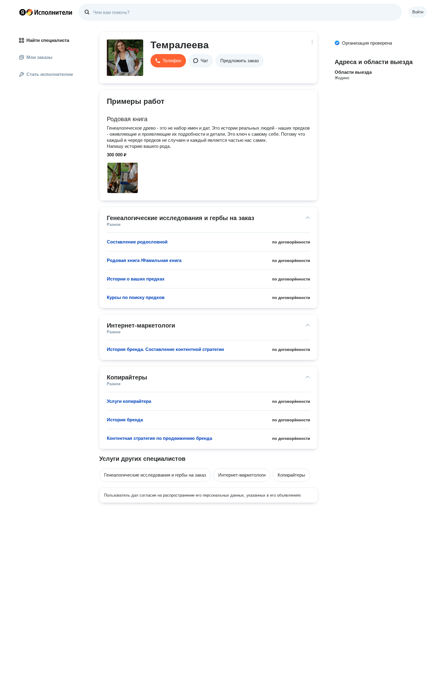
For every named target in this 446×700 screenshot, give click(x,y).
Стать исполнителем (49, 74)
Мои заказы (39, 57)
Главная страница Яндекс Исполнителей (46, 12)
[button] (168, 60)
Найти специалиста (47, 40)
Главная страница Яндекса (22, 12)
